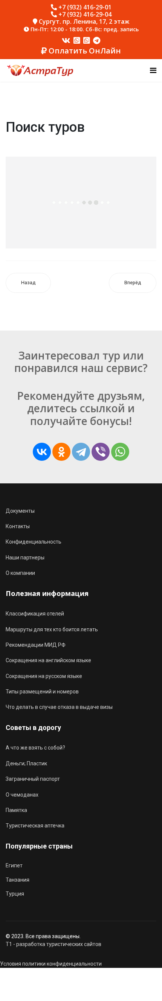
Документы (20, 511)
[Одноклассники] (61, 452)
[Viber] (101, 452)
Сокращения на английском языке (48, 660)
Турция (15, 894)
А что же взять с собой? (35, 748)
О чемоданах (22, 795)
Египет (14, 865)
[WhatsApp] (120, 452)
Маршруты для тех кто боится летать (52, 629)
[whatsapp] (76, 40)
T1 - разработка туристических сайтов (53, 944)
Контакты (18, 526)
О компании (20, 573)
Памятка (16, 810)
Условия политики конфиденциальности (51, 964)
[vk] (66, 40)
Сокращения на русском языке (44, 676)
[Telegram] (96, 40)
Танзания (17, 880)
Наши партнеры (25, 558)
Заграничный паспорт (33, 779)
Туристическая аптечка (35, 826)
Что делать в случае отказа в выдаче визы (59, 707)
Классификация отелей (35, 614)
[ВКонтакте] (42, 452)
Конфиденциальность (33, 542)
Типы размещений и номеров (42, 692)
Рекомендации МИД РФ (36, 645)
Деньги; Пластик (26, 763)
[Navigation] (153, 70)
